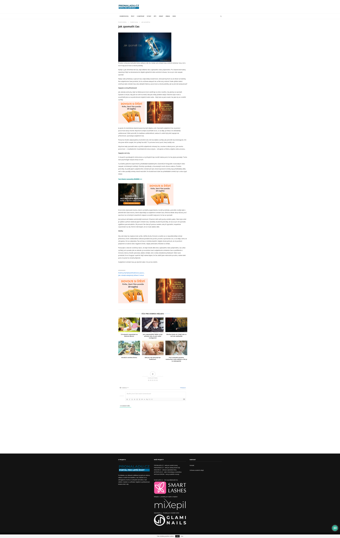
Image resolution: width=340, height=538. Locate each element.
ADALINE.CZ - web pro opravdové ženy (165, 470)
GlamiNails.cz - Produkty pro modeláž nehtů (166, 513)
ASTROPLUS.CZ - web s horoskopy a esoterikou (168, 472)
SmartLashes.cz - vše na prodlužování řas (166, 480)
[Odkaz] (147, 399)
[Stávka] (134, 399)
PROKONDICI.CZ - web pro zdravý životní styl (167, 467)
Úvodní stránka (122, 22)
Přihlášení (183, 388)
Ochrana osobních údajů (197, 470)
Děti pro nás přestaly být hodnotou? (153, 358)
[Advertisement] (189, 7)
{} (149, 399)
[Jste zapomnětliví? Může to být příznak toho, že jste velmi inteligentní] (153, 324)
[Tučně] (127, 399)
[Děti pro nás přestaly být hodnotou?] (153, 348)
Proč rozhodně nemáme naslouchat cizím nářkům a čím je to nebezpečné (176, 359)
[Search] (221, 16)
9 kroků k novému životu (129, 357)
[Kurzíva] (129, 399)
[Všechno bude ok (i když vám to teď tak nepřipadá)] (176, 324)
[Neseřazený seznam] (139, 399)
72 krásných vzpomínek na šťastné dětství (129, 335)
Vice (182, 536)
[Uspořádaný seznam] (137, 399)
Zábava (168, 16)
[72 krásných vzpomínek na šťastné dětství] (129, 324)
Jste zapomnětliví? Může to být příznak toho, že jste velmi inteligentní (153, 336)
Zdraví (161, 16)
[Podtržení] (132, 399)
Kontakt (192, 465)
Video (174, 16)
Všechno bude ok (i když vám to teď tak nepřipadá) (176, 335)
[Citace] (142, 399)
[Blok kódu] (144, 399)
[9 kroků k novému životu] (129, 348)
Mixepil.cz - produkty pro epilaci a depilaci (166, 496)
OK (177, 536)
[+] (152, 399)
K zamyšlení (140, 16)
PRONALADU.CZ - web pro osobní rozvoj (166, 465)
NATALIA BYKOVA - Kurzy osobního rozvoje (166, 474)
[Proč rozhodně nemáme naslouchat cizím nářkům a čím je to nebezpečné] (176, 348)
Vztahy (149, 16)
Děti (155, 16)
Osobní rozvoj (124, 16)
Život (132, 16)
